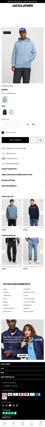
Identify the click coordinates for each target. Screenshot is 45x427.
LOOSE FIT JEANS (28, 299)
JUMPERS (26, 308)
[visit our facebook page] (3, 406)
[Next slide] (41, 212)
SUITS (4, 299)
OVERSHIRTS (7, 295)
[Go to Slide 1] (13, 80)
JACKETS (6, 292)
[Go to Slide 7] (32, 80)
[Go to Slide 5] (25, 80)
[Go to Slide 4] (22, 80)
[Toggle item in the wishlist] (33, 140)
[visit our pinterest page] (13, 406)
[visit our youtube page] (10, 406)
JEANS (5, 289)
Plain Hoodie (7, 86)
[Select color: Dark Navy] (4, 112)
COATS (25, 295)
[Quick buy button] (20, 228)
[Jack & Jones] (22, 6)
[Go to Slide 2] (16, 80)
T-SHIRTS (5, 305)
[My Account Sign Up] (22, 339)
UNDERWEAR (27, 305)
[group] (12, 215)
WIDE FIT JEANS (28, 311)
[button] (4, 124)
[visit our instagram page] (6, 406)
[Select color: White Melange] (11, 112)
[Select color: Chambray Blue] (4, 99)
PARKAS (5, 302)
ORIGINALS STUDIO (9, 308)
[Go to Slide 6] (28, 80)
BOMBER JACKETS (29, 292)
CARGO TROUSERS (29, 302)
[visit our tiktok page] (17, 406)
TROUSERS (26, 289)
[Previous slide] (3, 212)
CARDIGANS (7, 311)
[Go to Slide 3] (19, 80)
